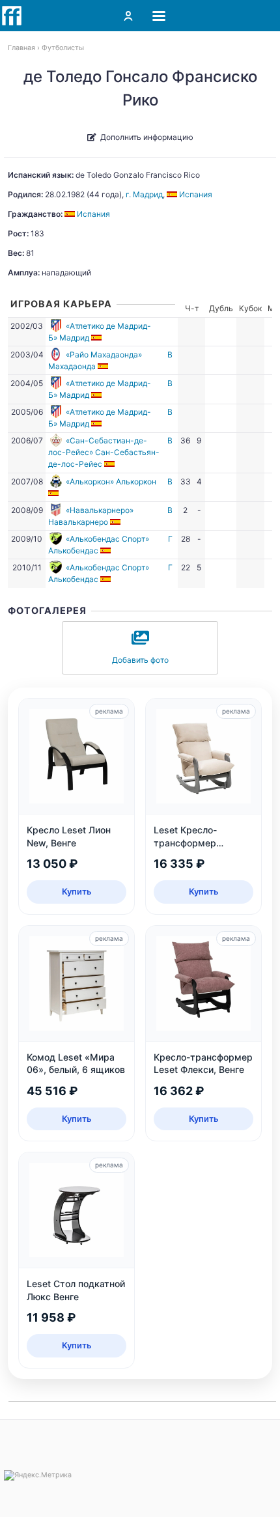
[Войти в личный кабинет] (128, 16)
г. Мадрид (144, 194)
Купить (77, 891)
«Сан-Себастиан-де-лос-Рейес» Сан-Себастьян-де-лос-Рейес (104, 452)
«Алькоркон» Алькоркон (111, 481)
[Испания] (97, 337)
